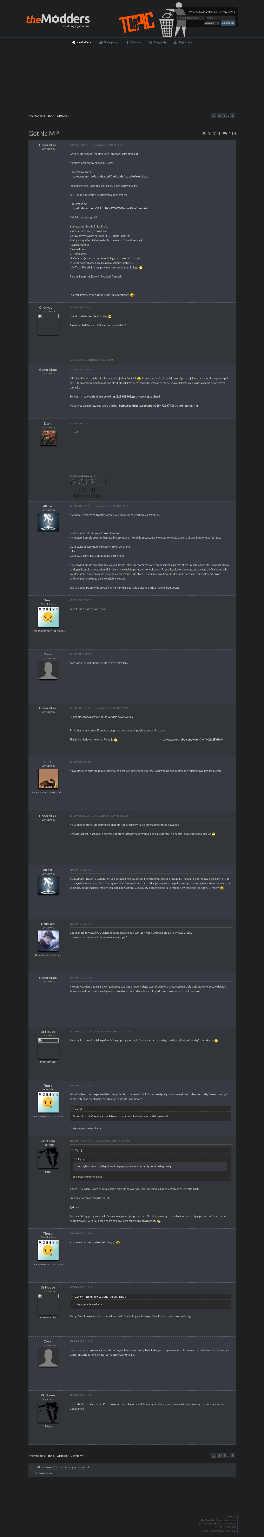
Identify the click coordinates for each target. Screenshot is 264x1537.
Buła (47, 762)
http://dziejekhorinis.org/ (82, 476)
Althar (48, 506)
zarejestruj (229, 12)
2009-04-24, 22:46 (79, 144)
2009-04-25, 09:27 (80, 423)
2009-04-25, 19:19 (81, 1341)
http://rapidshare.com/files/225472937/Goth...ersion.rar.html (159, 405)
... (228, 115)
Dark (48, 423)
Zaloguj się (212, 12)
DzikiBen (48, 924)
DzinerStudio (229, 1523)
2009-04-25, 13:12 (80, 600)
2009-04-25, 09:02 (80, 369)
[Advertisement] (132, 78)
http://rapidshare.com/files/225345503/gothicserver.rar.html (120, 396)
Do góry (133, 1505)
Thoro (48, 600)
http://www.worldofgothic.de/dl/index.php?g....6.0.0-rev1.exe (109, 176)
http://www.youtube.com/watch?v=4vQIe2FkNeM (191, 739)
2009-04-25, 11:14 (80, 506)
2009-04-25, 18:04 (81, 1233)
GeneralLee (48, 145)
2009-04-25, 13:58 (80, 654)
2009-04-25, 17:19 (81, 923)
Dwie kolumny (228, 1531)
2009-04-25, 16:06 (80, 815)
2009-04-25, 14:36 (80, 708)
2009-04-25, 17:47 (81, 1085)
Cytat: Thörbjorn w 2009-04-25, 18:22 (100, 1296)
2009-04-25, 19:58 (81, 1395)
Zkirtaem (48, 1141)
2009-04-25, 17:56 (81, 1140)
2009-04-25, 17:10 (81, 869)
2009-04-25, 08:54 (80, 307)
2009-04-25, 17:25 (81, 977)
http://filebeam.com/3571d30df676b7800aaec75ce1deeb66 (108, 208)
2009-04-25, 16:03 (80, 761)
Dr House (48, 1031)
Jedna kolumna (210, 1531)
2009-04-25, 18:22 (81, 1287)
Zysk (48, 654)
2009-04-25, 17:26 (81, 1031)
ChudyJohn (47, 307)
